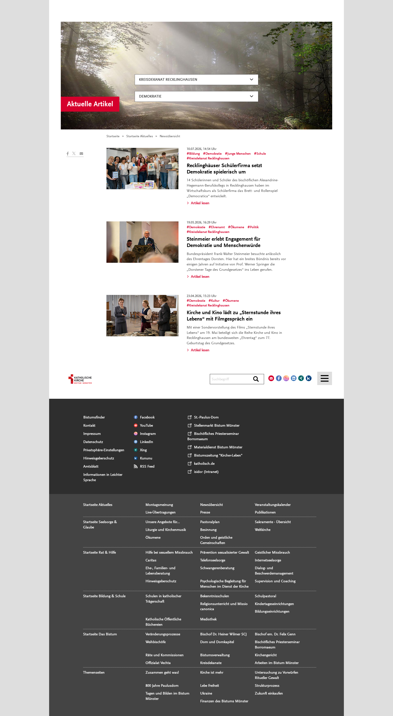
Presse (205, 512)
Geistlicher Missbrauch (272, 552)
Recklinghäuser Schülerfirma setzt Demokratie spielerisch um (224, 168)
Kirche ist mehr (211, 672)
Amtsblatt (90, 466)
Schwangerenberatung (217, 568)
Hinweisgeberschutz (98, 458)
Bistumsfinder (94, 417)
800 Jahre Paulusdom (162, 685)
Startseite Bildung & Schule (104, 596)
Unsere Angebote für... (163, 522)
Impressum (92, 434)
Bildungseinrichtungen (272, 611)
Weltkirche (262, 530)
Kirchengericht (266, 655)
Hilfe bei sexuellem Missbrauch (169, 552)
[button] (69, 154)
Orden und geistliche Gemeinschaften (216, 540)
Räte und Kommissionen (165, 655)
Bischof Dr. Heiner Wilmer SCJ (223, 634)
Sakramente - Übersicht (273, 522)
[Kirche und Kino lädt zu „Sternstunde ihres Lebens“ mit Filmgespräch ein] (142, 315)
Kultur (215, 300)
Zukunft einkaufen (269, 693)
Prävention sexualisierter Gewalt (224, 552)
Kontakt (89, 425)
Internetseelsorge (268, 560)
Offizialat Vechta (158, 663)
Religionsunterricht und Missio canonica (224, 606)
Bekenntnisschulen (214, 596)
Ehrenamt (218, 227)
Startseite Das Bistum (100, 634)
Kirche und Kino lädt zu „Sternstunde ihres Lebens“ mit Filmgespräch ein (234, 315)
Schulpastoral (265, 596)
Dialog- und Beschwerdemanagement (274, 570)
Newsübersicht (211, 505)
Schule (261, 153)
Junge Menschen (239, 153)
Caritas (151, 560)
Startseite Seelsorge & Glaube (100, 524)
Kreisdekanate (210, 663)
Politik (254, 227)
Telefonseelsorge (212, 560)
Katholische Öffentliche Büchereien (163, 621)
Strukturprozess (267, 685)
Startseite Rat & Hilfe (99, 552)
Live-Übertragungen (161, 512)
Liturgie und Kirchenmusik (166, 530)
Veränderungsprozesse (163, 634)
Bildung (194, 153)
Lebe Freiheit (209, 685)
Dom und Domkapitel (217, 642)
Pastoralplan (210, 522)
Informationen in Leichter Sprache (102, 477)
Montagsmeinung (159, 505)
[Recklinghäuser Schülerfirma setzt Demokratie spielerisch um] (142, 168)
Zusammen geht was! (162, 672)
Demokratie (150, 96)
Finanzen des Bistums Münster (224, 701)
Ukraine (206, 693)
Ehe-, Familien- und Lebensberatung (160, 570)
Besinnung (208, 530)
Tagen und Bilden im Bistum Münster (167, 696)
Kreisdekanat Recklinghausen (168, 79)
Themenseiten (94, 672)
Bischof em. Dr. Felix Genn (275, 634)
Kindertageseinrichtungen (274, 604)
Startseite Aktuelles (139, 136)
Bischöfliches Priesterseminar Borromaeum (277, 644)
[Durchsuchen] (256, 379)
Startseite (113, 136)
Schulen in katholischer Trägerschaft (163, 598)
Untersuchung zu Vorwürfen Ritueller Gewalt (276, 675)
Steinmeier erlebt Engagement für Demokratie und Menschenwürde (223, 242)
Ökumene (237, 227)
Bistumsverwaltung (215, 655)
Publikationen (265, 512)
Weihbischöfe (156, 642)
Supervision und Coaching (275, 581)
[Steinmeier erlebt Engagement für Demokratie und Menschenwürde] (142, 242)
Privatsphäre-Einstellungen (103, 450)
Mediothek (208, 619)
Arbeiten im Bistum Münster (277, 663)
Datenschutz (93, 442)
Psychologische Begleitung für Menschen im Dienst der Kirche (224, 583)
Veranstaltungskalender (273, 505)
